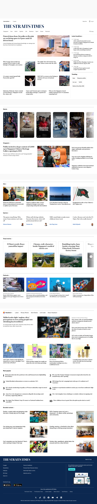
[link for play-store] (17, 485)
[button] (7, 21)
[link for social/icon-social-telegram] (57, 497)
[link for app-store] (7, 485)
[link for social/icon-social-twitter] (36, 497)
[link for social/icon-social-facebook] (48, 497)
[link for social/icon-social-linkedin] (61, 497)
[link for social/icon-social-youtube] (53, 497)
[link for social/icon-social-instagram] (44, 497)
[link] (23, 26)
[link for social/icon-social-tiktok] (40, 497)
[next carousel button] (91, 126)
